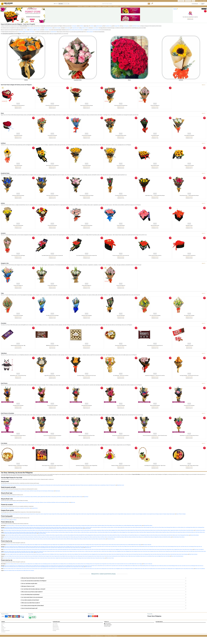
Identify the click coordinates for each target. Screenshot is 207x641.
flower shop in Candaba (40, 554)
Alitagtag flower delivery (17, 527)
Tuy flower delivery (88, 528)
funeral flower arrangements (19, 508)
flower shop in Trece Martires (199, 549)
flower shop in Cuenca (73, 546)
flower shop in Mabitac (108, 551)
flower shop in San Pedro (196, 551)
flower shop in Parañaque (84, 544)
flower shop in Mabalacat (74, 554)
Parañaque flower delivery (85, 525)
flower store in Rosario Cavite (158, 568)
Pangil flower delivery (165, 532)
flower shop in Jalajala (54, 557)
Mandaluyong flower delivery (43, 525)
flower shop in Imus (92, 549)
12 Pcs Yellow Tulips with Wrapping (155, 315)
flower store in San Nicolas (9, 566)
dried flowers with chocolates (29, 31)
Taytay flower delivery (102, 538)
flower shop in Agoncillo (9, 546)
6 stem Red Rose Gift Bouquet (52, 135)
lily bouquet (39, 490)
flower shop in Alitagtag (17, 546)
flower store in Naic (141, 568)
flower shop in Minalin (115, 554)
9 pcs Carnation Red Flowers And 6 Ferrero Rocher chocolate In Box (86, 255)
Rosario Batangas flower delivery (169, 527)
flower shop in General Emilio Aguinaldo (59, 549)
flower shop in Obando (95, 556)
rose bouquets (74, 25)
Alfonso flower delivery (7, 530)
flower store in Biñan (22, 570)
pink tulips (28, 502)
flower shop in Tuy (88, 547)
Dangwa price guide (105, 513)
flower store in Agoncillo (9, 565)
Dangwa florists (32, 513)
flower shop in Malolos (61, 556)
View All (203, 84)
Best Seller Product (188, 0)
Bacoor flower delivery (23, 530)
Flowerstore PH (112, 485)
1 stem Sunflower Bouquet (18, 165)
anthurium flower (4, 496)
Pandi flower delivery (103, 536)
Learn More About (56, 621)
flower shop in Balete (32, 546)
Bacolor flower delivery (33, 535)
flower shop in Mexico (107, 554)
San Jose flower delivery (179, 527)
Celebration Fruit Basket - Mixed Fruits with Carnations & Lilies (120, 465)
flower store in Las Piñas (18, 563)
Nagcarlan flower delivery (135, 532)
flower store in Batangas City (41, 565)
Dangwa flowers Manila (90, 513)
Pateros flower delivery (108, 525)
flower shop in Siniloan (30, 552)
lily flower (49, 496)
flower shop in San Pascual (18, 547)
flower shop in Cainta (38, 557)
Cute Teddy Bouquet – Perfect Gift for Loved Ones (120, 375)
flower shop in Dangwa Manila (70, 485)
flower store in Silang (166, 568)
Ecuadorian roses (108, 25)
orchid (52, 496)
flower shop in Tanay (94, 557)
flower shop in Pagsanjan (149, 551)
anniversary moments (37, 27)
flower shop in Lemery (95, 546)
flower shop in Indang (99, 549)
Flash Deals (175, 8)
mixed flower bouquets (136, 25)
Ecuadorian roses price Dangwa (137, 513)
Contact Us (106, 621)
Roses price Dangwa (155, 513)
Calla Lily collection (90, 31)
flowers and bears (72, 29)
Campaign (54, 630)
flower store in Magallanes (115, 568)
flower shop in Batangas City (41, 546)
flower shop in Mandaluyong (43, 544)
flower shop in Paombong (111, 556)
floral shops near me (19, 485)
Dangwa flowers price (98, 513)
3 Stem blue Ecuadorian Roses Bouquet (52, 195)
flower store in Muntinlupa (68, 563)
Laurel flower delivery (88, 527)
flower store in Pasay (93, 563)
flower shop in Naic (140, 549)
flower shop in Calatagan (65, 546)
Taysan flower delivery (71, 528)
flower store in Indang (100, 568)
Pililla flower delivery (70, 538)
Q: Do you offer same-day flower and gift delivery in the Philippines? (33, 580)
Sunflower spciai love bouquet (189, 165)
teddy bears (31, 29)
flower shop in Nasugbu (149, 546)
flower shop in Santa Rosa (21, 552)
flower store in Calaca (57, 565)
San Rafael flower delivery (166, 536)
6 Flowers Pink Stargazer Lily (155, 105)
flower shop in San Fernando (131, 554)
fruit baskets (46, 29)
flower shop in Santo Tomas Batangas (39, 547)
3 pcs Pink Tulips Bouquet (121, 315)
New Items (193, 0)
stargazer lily (73, 496)
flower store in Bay (15, 570)
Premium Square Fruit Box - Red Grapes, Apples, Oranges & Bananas (52, 465)
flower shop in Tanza (181, 549)
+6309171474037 (109, 624)
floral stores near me (26, 485)
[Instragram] (93, 616)
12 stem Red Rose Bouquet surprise (120, 135)
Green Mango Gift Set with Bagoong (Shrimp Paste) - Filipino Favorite (154, 465)
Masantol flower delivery (100, 535)
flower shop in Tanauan (64, 547)
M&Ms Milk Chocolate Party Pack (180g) (52, 345)
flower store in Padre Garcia (159, 565)
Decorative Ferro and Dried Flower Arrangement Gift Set (120, 435)
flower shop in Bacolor (32, 554)
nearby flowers (103, 485)
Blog (2, 625)
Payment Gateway (4, 613)
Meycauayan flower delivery (78, 536)
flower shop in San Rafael (165, 556)
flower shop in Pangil (164, 551)
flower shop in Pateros (107, 544)
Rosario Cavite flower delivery (158, 530)
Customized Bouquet (195, 3)
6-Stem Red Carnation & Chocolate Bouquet (120, 105)
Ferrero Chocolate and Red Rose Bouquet (86, 105)
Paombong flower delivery (111, 536)
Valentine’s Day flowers (48, 27)
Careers (2, 626)
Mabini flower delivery (124, 527)
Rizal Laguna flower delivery (180, 532)
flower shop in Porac (122, 554)
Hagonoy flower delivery (54, 536)
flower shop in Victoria (39, 552)
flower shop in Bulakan (8, 556)
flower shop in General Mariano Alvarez (73, 549)
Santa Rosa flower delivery (24, 533)
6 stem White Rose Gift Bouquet (189, 135)
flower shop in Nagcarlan (133, 551)
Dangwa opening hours (127, 513)
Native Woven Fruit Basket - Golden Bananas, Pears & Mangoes (18, 465)
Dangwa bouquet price (16, 513)
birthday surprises (30, 27)
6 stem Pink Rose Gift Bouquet (86, 135)
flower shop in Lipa (109, 546)
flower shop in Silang (165, 549)
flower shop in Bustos (15, 556)
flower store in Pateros (108, 563)
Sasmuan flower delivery (194, 535)
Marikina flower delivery (60, 525)
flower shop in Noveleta (148, 549)
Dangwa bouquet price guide (25, 513)
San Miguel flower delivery (157, 536)
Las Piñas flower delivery (18, 525)
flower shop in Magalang (91, 554)
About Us (2, 623)
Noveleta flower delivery (149, 530)
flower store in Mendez (134, 568)
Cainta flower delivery (39, 538)
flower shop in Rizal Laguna (179, 551)
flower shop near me (61, 485)
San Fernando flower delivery (132, 535)
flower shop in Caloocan (10, 544)
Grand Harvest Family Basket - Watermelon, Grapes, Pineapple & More (86, 465)
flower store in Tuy (88, 566)
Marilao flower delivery (69, 536)
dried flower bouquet (33, 490)
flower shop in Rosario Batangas (168, 546)
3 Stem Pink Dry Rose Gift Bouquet (189, 405)
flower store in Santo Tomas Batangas (39, 566)
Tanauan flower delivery (64, 528)
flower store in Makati (26, 563)
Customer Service (159, 621)
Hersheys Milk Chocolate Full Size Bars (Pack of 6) (155, 345)
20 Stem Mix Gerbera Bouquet (52, 225)
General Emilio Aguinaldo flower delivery (60, 530)
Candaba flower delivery (41, 535)
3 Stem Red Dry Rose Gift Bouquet (86, 405)
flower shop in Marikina (59, 544)
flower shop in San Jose (178, 546)
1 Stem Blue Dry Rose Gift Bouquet (18, 405)
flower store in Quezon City (116, 563)
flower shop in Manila (51, 544)
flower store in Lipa (110, 565)
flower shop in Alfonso (7, 549)
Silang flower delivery (166, 530)
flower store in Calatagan (66, 565)
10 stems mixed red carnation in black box (155, 255)
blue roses (11, 502)
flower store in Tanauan (64, 566)
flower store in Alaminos (8, 570)
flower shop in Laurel (88, 546)
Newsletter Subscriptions (5, 630)
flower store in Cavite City (39, 568)
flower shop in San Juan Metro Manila (127, 544)
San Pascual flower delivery (17, 528)
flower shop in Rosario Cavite (157, 549)
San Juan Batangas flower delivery (189, 527)
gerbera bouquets (99, 25)
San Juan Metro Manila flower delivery (128, 525)
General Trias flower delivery (85, 530)
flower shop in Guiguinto (45, 556)
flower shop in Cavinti (53, 551)
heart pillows (38, 29)
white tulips (62, 502)
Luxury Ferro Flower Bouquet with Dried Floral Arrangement (52, 435)
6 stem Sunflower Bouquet (121, 165)
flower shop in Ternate (188, 549)
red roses (45, 502)
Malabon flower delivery (34, 525)
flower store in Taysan (72, 566)
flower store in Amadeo (15, 568)
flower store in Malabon (34, 563)
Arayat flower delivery (25, 535)
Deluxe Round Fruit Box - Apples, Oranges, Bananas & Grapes (189, 465)
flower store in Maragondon (125, 568)
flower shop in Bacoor (22, 549)
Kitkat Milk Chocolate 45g (189, 345)
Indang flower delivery (100, 530)
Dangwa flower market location (81, 513)
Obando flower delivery (96, 536)
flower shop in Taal (49, 547)
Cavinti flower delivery (54, 532)
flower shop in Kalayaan (69, 551)
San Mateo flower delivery (86, 538)
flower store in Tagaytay (174, 568)
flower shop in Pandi (103, 556)
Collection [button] (127, 6)
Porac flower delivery (123, 535)
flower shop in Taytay (101, 557)
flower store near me (84, 485)
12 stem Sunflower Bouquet (86, 165)
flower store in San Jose (179, 565)
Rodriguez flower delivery (78, 538)
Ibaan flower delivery (81, 527)
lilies (46, 496)
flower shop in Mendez (133, 549)
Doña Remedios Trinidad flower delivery (34, 536)
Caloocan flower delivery (10, 525)
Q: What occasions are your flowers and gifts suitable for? (32, 591)
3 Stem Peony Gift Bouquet (121, 405)
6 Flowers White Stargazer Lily (86, 285)
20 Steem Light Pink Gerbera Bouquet (86, 225)
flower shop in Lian (103, 546)
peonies (54, 496)
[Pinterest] (95, 616)
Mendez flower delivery (134, 530)
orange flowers (15, 502)
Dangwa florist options (39, 513)
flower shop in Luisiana (92, 551)
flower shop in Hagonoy (53, 556)
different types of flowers (5, 519)
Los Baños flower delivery (84, 532)
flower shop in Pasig (100, 544)
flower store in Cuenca (74, 565)
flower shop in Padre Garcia (158, 546)
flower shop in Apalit (17, 554)
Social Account (91, 613)
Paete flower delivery (142, 532)
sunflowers (81, 25)
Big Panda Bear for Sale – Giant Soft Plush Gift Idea (18, 375)
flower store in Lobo (116, 565)
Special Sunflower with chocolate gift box (52, 165)
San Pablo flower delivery (189, 532)
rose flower (63, 496)
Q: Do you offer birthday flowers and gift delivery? (30, 594)
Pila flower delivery (172, 532)
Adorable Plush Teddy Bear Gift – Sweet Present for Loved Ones (155, 375)
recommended (181, 0)
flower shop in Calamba (38, 551)
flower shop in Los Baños (84, 551)
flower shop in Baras (22, 557)
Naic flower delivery (141, 530)
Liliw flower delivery (76, 532)
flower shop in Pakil (157, 551)
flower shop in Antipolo (14, 557)
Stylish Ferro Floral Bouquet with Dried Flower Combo (86, 435)
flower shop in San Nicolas (9, 547)
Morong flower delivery (62, 538)
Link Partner (3, 631)
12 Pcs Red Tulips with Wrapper (18, 315)
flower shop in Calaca (57, 546)
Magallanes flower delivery (116, 530)
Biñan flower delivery (22, 532)
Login (198, 0)
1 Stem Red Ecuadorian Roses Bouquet (121, 195)
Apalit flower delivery (17, 535)
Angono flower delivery (7, 538)
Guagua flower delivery (59, 535)
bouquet (8, 490)
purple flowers (32, 502)
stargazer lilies (116, 25)
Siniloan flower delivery (33, 533)
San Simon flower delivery (153, 535)
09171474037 (108, 626)
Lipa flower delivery (110, 527)
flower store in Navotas (77, 563)
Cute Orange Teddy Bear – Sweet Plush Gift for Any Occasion (86, 375)
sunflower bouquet (50, 490)
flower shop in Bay (15, 551)
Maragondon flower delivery (125, 530)
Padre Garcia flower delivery (159, 527)
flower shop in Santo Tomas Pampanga (181, 554)
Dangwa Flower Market (72, 513)
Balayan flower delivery (25, 527)
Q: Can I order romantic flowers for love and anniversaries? (32, 597)
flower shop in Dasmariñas (48, 549)
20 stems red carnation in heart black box (189, 255)
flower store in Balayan (25, 565)
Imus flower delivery (93, 530)
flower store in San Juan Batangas (189, 565)
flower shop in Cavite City (39, 549)
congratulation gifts (75, 27)
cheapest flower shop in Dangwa (6, 513)
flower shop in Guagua (58, 554)
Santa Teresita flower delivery (27, 528)
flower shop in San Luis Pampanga (142, 554)
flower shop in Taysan (72, 547)
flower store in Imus (93, 568)
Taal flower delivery (49, 528)
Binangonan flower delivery (30, 538)
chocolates (25, 29)
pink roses (24, 502)
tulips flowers (86, 496)
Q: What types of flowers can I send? (27, 586)
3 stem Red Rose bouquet (155, 135)
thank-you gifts (67, 27)
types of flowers (13, 519)
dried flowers (21, 31)
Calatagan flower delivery (65, 527)
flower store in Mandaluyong (43, 563)
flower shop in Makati (26, 544)
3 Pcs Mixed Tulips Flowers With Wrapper (52, 315)
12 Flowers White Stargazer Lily (52, 285)
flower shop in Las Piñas (18, 544)
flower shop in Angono (7, 557)
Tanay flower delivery (94, 538)
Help (205, 0)
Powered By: (150, 613)
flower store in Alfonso (7, 568)
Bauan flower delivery (50, 527)
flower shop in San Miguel (156, 556)
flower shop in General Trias (84, 549)
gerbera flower (43, 496)
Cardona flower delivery (47, 538)
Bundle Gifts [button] (110, 6)
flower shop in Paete (141, 551)
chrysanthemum (27, 496)
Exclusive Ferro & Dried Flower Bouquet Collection (18, 435)
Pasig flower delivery (100, 525)
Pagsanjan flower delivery (150, 532)
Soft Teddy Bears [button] (98, 6)
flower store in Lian (103, 565)
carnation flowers (13, 496)
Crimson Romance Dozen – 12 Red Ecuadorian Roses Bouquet (189, 195)
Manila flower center (120, 485)
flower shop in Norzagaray (87, 556)
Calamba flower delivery (38, 532)
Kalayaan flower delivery (69, 532)
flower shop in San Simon (152, 554)
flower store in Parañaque (85, 563)
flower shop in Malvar (130, 546)
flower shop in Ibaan (80, 546)
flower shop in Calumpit (23, 556)
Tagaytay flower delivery (174, 530)
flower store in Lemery (96, 565)
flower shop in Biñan (22, 551)
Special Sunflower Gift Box (155, 165)
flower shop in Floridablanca (49, 554)
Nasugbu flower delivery (150, 527)
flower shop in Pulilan (127, 556)
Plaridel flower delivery (120, 536)
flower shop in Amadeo (15, 549)
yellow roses (73, 502)
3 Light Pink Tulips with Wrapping (87, 315)
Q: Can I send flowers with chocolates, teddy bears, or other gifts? (33, 589)
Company (3, 621)
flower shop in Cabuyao (30, 551)
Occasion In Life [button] (86, 6)
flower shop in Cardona (46, 557)
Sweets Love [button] (92, 6)
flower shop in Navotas (76, 544)
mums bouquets (125, 25)
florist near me (35, 485)
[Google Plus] (97, 616)
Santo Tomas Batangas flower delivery (38, 528)
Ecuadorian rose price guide (147, 513)
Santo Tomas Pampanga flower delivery (182, 535)
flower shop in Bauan (49, 546)
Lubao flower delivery (66, 535)
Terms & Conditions (56, 629)
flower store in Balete (32, 565)
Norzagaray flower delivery (87, 536)
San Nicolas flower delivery (8, 528)
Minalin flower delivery (116, 535)
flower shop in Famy (61, 551)
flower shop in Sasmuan (193, 554)
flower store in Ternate (189, 568)
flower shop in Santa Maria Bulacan (177, 556)
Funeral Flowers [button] (122, 6)
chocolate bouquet (26, 490)
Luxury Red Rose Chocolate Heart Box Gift (18, 105)
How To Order (55, 623)
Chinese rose (22, 496)
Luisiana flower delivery (93, 532)
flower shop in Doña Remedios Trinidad (34, 556)
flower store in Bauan (50, 565)
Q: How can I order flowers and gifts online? (29, 583)
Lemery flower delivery (96, 527)
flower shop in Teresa (110, 557)
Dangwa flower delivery (56, 513)
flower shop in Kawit (107, 549)
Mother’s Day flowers (4, 508)
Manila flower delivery (52, 525)
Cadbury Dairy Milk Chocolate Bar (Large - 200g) (18, 345)
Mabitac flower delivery (109, 532)
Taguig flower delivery (138, 525)
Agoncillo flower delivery (9, 527)
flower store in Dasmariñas (48, 568)
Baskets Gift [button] (104, 6)
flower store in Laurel (88, 565)
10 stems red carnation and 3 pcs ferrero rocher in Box (121, 255)
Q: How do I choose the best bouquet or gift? (29, 608)
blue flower (7, 502)
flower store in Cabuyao (30, 570)
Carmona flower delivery (31, 530)
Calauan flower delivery (46, 532)
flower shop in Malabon (34, 544)
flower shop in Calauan (46, 551)
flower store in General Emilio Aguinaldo (60, 568)
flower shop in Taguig (137, 544)
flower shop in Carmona (31, 549)
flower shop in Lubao (65, 554)
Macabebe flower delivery (83, 535)
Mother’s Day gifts (57, 27)
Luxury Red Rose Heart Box (18, 135)
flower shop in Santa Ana (161, 554)
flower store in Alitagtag (17, 565)
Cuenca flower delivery (74, 527)
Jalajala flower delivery (55, 538)
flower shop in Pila (171, 551)
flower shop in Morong (62, 557)
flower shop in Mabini (123, 546)
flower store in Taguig (138, 563)
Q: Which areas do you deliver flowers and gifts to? (30, 602)
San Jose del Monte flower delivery (147, 536)
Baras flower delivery (22, 538)
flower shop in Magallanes (115, 549)
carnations (92, 25)
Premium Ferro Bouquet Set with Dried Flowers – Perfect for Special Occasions (155, 435)
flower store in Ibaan (81, 565)
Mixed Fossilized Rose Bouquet (155, 405)
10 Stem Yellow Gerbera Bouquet (18, 225)
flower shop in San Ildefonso (135, 556)
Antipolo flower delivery (15, 538)
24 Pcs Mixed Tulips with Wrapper (189, 315)
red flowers (41, 502)
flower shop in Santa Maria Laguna (11, 552)
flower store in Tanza (182, 568)
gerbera (39, 496)
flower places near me (49, 485)
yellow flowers (66, 502)
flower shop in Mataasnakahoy (140, 546)
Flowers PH (108, 485)
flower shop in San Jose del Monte (146, 556)
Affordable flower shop (5, 485)
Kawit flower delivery (107, 530)
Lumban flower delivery (101, 532)
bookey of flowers (4, 490)
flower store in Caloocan (10, 563)
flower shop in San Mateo (86, 557)
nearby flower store (91, 485)
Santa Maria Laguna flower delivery (14, 533)
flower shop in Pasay (92, 544)
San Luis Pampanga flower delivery (143, 535)
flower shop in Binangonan (30, 557)
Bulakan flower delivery (8, 536)
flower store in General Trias (85, 568)
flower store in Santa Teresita (28, 566)
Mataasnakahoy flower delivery (141, 527)
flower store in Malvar (131, 565)
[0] (151, 3)
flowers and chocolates (79, 29)
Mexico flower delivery (108, 535)
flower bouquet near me (42, 485)
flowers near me (97, 485)
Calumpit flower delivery (24, 536)
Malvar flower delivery (131, 527)
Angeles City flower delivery (9, 535)
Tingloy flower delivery (79, 528)
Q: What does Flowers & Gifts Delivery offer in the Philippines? (32, 578)
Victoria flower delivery (42, 533)
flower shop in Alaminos (8, 551)
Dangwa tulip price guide (170, 513)
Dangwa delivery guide (63, 513)
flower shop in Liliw (76, 551)
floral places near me (12, 485)
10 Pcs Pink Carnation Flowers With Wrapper (18, 255)
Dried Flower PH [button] (115, 6)
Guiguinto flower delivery (45, 536)
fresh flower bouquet (19, 490)
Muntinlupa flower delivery (68, 525)
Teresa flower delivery (111, 538)
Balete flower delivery (32, 527)
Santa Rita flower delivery (171, 535)
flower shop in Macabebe (83, 554)
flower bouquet (13, 490)
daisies (32, 496)
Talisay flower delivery (55, 528)
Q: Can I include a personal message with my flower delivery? (32, 605)
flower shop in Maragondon (124, 549)
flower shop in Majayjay (125, 551)
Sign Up (201, 0)
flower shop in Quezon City (115, 544)
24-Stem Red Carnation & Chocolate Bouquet (52, 105)
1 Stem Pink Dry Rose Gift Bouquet (52, 405)
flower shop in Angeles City (9, 554)
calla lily (8, 496)
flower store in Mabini (124, 565)
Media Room (3, 627)
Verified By (30, 613)
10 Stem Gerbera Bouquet (121, 225)
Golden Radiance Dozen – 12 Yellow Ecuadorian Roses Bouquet (155, 195)
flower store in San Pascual (18, 566)
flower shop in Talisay (56, 547)
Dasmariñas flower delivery (48, 530)
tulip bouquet (58, 490)
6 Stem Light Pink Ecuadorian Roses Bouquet (86, 195)
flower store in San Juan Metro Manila (127, 563)
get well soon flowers (84, 27)
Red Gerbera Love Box (189, 225)
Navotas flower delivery (77, 525)
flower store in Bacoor (23, 568)
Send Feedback (108, 623)
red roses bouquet (44, 490)
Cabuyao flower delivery (30, 532)
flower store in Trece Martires (200, 568)
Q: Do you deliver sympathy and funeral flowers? (30, 600)
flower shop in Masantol (100, 554)
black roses (3, 502)
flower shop (56, 485)
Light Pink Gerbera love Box (155, 225)
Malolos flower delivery (62, 536)
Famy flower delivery (61, 532)
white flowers (53, 502)
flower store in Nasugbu (150, 565)
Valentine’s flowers (11, 508)
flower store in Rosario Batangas (169, 565)
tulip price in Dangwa (162, 513)
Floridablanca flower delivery (50, 535)
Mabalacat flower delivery (74, 535)
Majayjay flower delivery (126, 532)
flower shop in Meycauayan (77, 556)
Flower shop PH (78, 485)
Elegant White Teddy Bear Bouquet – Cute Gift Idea (52, 375)
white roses (58, 502)
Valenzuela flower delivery (147, 525)
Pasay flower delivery (93, 525)
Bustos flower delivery (15, 536)
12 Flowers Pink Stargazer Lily (18, 285)
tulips (81, 496)
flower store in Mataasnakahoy (140, 565)
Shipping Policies (55, 626)
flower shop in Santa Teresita (28, 547)
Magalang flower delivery (92, 535)
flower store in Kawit (107, 568)
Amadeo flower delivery (15, 530)
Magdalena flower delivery (117, 532)
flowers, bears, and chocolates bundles (93, 29)
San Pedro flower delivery (198, 532)
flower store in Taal (49, 566)
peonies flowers (59, 496)
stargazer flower (68, 496)
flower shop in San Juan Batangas (188, 546)
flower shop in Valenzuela (146, 544)
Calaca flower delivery (57, 527)
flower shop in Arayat (25, 554)
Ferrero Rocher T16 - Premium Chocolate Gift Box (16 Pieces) (189, 435)
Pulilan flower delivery (127, 536)
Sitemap (2, 629)
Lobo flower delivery (116, 527)
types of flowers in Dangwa (181, 513)
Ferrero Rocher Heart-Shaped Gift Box (120, 345)
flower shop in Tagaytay (173, 549)
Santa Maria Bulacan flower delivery (178, 536)
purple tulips (37, 502)
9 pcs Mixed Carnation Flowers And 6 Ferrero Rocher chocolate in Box (52, 255)
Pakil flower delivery (158, 532)
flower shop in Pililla (69, 557)
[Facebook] (89, 616)
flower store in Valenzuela (147, 563)
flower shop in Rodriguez (77, 557)
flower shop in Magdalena (116, 551)
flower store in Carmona (31, 568)
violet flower (49, 502)
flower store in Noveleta (149, 568)
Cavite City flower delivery (39, 530)
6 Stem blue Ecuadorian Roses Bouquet (18, 195)
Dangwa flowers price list (113, 513)
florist (31, 485)
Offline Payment (55, 625)
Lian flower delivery (103, 527)
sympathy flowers (54, 31)
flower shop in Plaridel (119, 556)
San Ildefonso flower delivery (136, 536)
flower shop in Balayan (25, 546)
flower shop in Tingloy (79, 547)
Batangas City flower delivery (41, 527)
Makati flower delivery (26, 525)
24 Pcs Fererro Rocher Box (87, 345)
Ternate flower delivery (190, 530)
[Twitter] (91, 616)
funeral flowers (27, 508)
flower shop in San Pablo (188, 551)
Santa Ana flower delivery (162, 535)
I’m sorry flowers (95, 27)
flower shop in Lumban (100, 551)
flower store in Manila (52, 563)
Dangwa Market (120, 513)
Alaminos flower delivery (8, 532)
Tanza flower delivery (182, 530)
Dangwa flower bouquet (48, 513)
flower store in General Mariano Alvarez (73, 568)
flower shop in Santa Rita (170, 554)
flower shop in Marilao (69, 556)
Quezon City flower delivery (116, 525)
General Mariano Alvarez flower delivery (73, 530)
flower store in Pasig (100, 563)
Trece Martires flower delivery (200, 530)
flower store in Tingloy (80, 566)
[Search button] (149, 4)
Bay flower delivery (15, 532)
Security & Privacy (56, 627)
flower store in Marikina (60, 563)
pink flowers (20, 502)
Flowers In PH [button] (80, 6)
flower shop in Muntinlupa (67, 544)
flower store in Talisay (56, 566)
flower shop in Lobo (116, 546)
